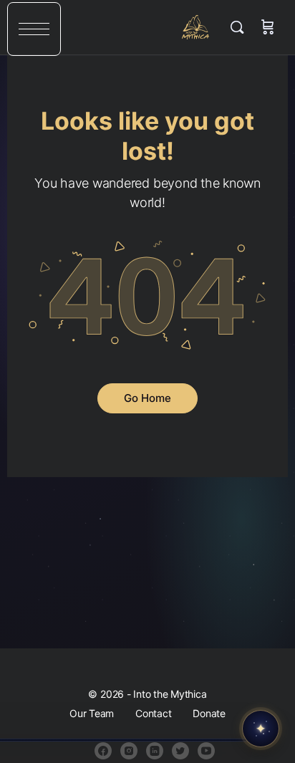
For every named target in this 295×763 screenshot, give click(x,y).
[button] (34, 29)
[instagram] (128, 750)
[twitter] (180, 750)
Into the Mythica (196, 27)
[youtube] (206, 750)
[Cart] (267, 27)
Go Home (147, 398)
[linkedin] (154, 750)
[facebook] (103, 750)
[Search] (240, 27)
